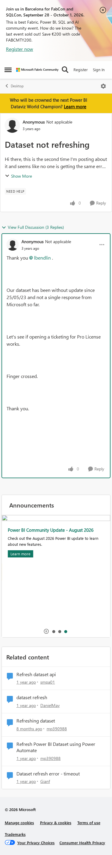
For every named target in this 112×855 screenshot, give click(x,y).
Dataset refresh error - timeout (48, 774)
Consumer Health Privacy (82, 842)
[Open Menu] (103, 86)
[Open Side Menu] (8, 69)
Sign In (99, 69)
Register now (19, 49)
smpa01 (47, 682)
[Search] (65, 69)
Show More (21, 176)
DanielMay (50, 705)
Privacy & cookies (55, 822)
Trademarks (15, 834)
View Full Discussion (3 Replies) (36, 227)
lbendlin (42, 257)
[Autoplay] (46, 631)
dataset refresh (31, 697)
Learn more (75, 106)
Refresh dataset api (36, 674)
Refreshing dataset (35, 721)
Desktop (17, 86)
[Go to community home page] (37, 70)
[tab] (53, 631)
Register (80, 69)
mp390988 (57, 728)
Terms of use (88, 822)
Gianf (45, 781)
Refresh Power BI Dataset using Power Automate (55, 747)
